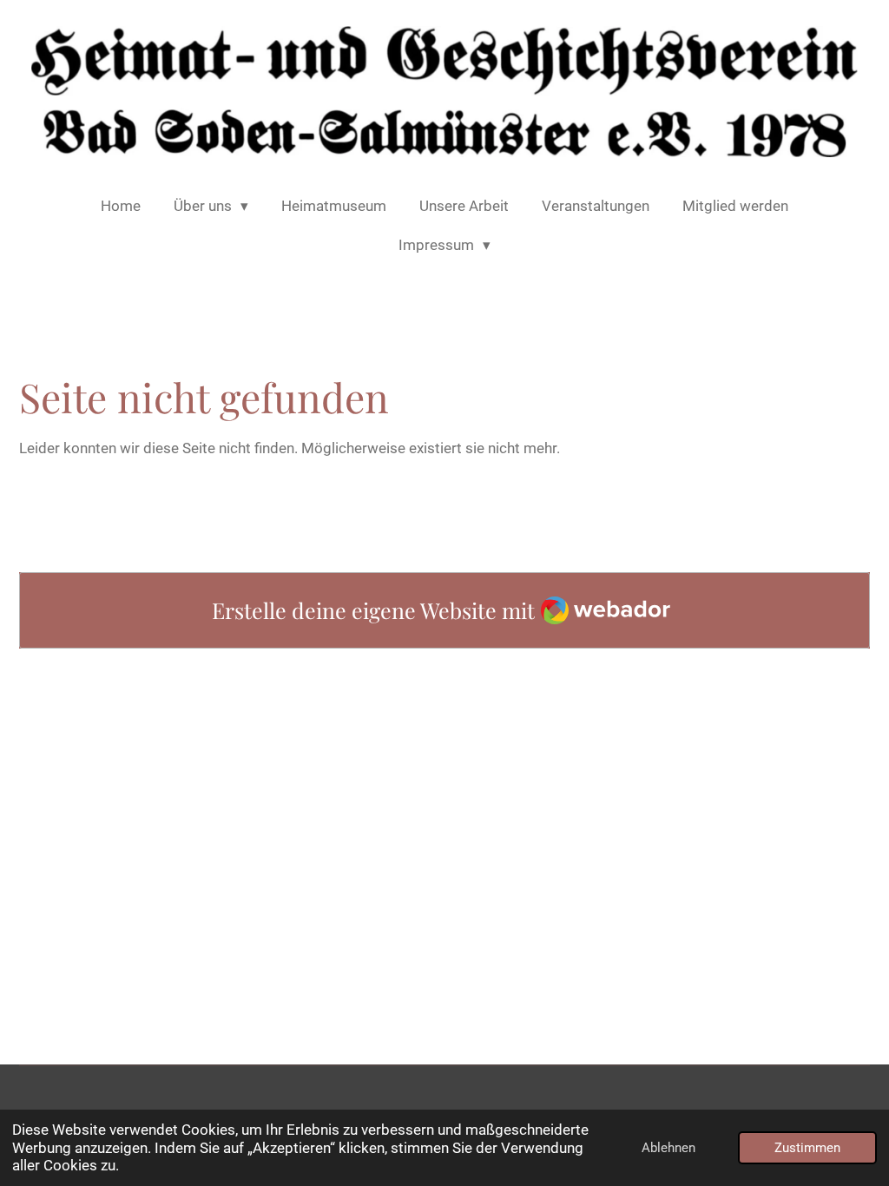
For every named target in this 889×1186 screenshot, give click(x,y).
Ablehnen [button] (668, 1148)
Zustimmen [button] (807, 1148)
